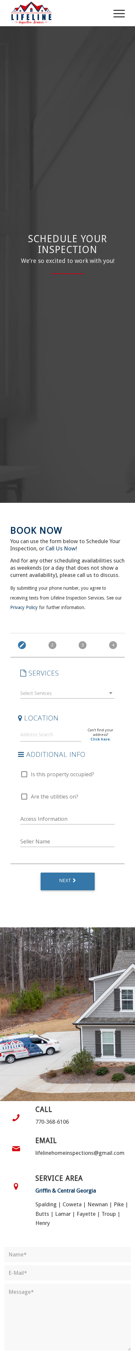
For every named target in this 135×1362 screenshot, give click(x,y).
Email (46, 1140)
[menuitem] (116, 13)
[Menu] (116, 13)
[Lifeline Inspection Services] (56, 13)
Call (43, 1109)
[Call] (16, 1118)
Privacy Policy (24, 607)
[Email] (16, 1149)
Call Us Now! (61, 548)
